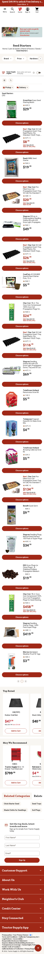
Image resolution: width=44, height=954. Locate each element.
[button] (27, 4)
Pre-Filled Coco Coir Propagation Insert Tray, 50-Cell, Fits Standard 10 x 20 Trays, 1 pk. (32, 190)
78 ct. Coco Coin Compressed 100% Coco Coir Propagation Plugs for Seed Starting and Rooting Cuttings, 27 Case (32, 597)
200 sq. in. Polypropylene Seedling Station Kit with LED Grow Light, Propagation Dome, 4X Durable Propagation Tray (32, 219)
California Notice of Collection (12, 949)
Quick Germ (30, 506)
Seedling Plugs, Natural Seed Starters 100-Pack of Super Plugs (32, 537)
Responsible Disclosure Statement (14, 941)
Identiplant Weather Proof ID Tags (31, 653)
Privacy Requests (31, 949)
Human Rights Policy (29, 945)
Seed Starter (30, 159)
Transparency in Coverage (11, 945)
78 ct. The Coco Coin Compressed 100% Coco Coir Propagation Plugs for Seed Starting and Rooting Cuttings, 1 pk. (32, 306)
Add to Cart (16, 731)
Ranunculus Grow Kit (31, 391)
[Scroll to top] (38, 948)
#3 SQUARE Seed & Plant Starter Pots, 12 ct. (31, 276)
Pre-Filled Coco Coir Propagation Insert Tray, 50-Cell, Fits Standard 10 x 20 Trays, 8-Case (32, 479)
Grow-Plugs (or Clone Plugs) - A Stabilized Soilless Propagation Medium (31, 568)
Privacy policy (7, 935)
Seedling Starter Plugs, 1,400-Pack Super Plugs (31, 625)
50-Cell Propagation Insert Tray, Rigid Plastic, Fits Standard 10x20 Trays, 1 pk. (32, 132)
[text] (22, 51)
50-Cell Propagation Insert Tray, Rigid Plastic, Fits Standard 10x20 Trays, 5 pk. (32, 248)
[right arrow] (40, 58)
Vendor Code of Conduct (11, 947)
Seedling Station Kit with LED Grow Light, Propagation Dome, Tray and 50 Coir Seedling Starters (32, 364)
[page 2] (26, 681)
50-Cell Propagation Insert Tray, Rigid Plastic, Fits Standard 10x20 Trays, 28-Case (32, 335)
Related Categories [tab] (17, 796)
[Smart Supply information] (33, 72)
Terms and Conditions (9, 937)
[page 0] (18, 681)
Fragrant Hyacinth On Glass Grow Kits (32, 421)
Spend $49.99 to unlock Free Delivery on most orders (23, 1)
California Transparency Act (28, 937)
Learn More (21, 4)
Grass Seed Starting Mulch (32, 101)
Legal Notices (7, 939)
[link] (4, 49)
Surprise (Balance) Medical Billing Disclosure (17, 943)
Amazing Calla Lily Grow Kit (32, 450)
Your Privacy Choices (20, 935)
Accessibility (17, 939)
